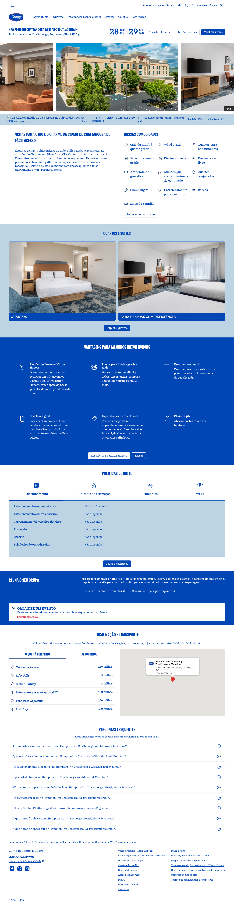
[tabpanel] (117, 529)
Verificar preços (214, 31)
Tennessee (40, 842)
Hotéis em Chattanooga (62, 842)
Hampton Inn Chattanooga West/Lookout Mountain (108, 842)
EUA (28, 842)
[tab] (36, 490)
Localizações (16, 842)
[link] (125, 117)
